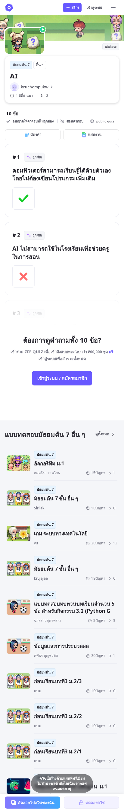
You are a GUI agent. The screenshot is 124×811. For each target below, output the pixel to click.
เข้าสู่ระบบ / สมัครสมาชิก (62, 378)
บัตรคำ (36, 134)
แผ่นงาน (94, 134)
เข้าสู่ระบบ (94, 7)
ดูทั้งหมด (102, 433)
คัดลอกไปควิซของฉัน (36, 802)
